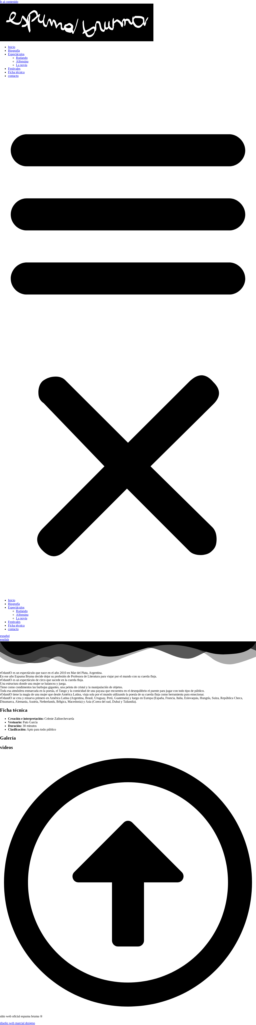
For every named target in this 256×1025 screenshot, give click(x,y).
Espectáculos (16, 54)
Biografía (14, 50)
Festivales (14, 68)
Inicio (11, 47)
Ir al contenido (9, 1)
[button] (128, 338)
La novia (21, 65)
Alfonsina (22, 61)
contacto (13, 76)
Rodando (22, 57)
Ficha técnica (16, 72)
